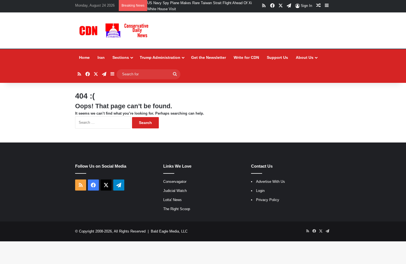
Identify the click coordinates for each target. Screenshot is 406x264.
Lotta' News (172, 200)
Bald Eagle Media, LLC (169, 231)
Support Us (277, 57)
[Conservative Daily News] (115, 30)
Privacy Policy (267, 200)
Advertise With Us (270, 181)
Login (260, 191)
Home (84, 57)
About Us (304, 57)
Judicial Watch (175, 191)
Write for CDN (246, 57)
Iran (101, 57)
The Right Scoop (176, 209)
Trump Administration (160, 57)
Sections (120, 57)
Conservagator (174, 181)
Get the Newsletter (208, 57)
